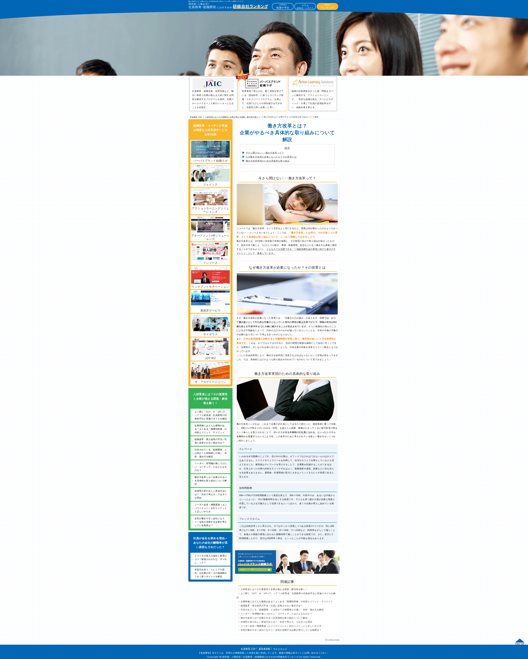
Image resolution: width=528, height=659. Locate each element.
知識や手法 (282, 6)
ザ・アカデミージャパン (210, 382)
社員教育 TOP (248, 648)
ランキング (327, 6)
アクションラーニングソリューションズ (210, 210)
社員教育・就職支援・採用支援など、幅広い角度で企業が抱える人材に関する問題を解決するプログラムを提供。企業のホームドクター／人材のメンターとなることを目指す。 (213, 99)
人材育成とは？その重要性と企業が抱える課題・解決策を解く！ (274, 589)
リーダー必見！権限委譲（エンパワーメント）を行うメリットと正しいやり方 (281, 626)
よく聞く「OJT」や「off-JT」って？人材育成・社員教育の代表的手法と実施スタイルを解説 (211, 415)
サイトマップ (280, 648)
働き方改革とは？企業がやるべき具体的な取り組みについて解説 (274, 617)
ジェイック (210, 184)
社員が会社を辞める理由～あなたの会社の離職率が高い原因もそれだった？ (210, 543)
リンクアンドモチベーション (210, 286)
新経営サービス (210, 310)
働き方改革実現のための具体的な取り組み (268, 160)
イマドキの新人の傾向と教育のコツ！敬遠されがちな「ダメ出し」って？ (211, 559)
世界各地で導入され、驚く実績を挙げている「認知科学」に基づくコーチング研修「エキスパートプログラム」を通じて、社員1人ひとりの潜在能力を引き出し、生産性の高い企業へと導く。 (262, 99)
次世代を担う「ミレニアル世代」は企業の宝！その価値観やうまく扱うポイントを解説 (211, 573)
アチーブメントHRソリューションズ (210, 237)
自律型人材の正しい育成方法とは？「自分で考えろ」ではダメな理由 (276, 621)
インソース (210, 263)
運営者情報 (264, 648)
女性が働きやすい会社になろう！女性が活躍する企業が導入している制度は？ (281, 630)
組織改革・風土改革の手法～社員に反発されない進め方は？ (272, 605)
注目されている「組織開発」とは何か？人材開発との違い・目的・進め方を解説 (282, 609)
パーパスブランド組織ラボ (210, 160)
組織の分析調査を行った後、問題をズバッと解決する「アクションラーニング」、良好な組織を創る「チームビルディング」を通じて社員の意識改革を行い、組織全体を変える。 (312, 99)
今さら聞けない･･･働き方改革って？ (265, 152)
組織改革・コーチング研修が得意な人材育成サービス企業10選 (210, 130)
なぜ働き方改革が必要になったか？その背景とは (271, 156)
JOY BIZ (210, 358)
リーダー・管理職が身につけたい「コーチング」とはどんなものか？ (276, 613)
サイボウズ (210, 334)
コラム (305, 6)
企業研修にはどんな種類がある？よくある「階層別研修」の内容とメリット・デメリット (287, 601)
